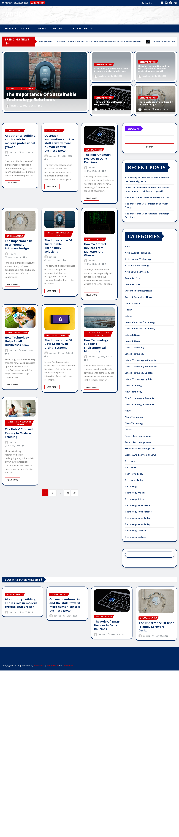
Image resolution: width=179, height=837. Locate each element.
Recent (59, 28)
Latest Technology (134, 347)
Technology (81, 28)
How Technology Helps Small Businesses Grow (17, 341)
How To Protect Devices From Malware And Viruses (95, 249)
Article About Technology (138, 252)
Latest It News (132, 335)
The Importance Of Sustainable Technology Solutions (58, 245)
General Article (132, 303)
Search (133, 128)
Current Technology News (138, 290)
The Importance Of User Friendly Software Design (155, 103)
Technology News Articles (138, 505)
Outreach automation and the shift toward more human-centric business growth (81, 94)
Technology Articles (135, 492)
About (9, 28)
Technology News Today (137, 518)
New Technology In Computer (140, 398)
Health (128, 309)
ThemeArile (68, 665)
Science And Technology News (140, 448)
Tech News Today (134, 473)
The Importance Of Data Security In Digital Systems (58, 343)
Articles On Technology (137, 265)
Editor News (53, 665)
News (42, 28)
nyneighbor (19, 13)
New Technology (133, 385)
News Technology (134, 417)
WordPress (39, 665)
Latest (26, 28)
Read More (12, 182)
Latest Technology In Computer (141, 360)
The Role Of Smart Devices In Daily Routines (109, 103)
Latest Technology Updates (139, 372)
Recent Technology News (138, 436)
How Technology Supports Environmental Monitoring (96, 345)
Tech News (130, 461)
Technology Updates (135, 530)
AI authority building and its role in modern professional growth (111, 69)
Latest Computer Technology (140, 322)
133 (67, 492)
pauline (51, 105)
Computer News (133, 278)
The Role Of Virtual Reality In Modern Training (19, 433)
